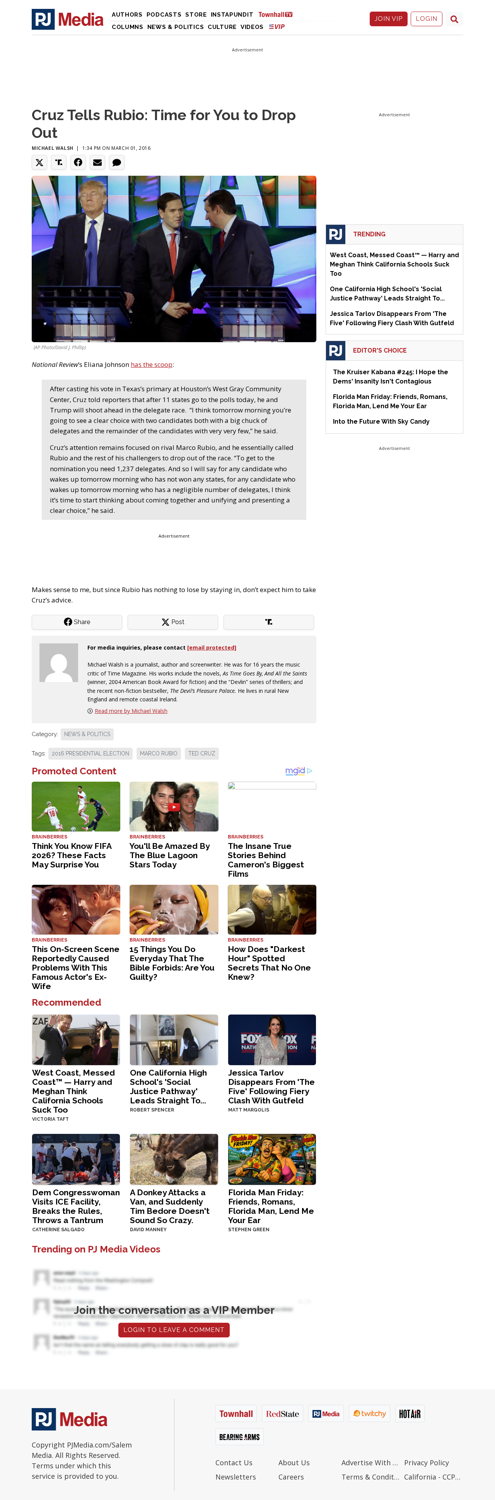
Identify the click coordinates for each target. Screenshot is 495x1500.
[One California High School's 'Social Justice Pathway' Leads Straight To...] (174, 1039)
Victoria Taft (50, 1119)
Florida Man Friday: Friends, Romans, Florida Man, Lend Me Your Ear (271, 1206)
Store (196, 14)
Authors (127, 14)
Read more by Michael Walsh (131, 710)
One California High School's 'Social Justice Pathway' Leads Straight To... (168, 1086)
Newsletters (235, 1476)
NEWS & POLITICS (87, 734)
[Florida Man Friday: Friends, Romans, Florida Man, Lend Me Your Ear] (272, 1159)
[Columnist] (61, 661)
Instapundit (232, 14)
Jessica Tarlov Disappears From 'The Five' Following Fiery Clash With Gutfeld (271, 1086)
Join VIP (389, 18)
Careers (291, 1476)
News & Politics (175, 27)
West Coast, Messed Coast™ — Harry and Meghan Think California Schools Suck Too (73, 1091)
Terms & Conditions (371, 1476)
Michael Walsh (52, 148)
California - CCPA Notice (433, 1476)
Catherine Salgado (58, 1229)
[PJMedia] (68, 19)
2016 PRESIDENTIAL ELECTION (90, 753)
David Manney (148, 1229)
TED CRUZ (201, 753)
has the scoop (151, 364)
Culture (222, 27)
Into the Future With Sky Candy (381, 421)
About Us (294, 1462)
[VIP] (277, 26)
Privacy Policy (426, 1462)
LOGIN (426, 18)
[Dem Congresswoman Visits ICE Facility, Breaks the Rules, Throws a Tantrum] (76, 1159)
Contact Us (234, 1462)
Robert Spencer (152, 1110)
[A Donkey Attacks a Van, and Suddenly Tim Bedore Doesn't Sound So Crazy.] (174, 1159)
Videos (252, 27)
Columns (127, 27)
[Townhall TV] (278, 14)
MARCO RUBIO (159, 753)
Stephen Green (249, 1229)
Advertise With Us (371, 1462)
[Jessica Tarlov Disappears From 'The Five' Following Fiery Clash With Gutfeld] (272, 1039)
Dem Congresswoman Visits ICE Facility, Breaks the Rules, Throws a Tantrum (76, 1206)
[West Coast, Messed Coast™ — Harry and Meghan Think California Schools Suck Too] (76, 1039)
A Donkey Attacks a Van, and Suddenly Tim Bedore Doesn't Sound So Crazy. (170, 1206)
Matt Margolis (248, 1110)
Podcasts (164, 14)
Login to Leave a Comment (174, 1330)
